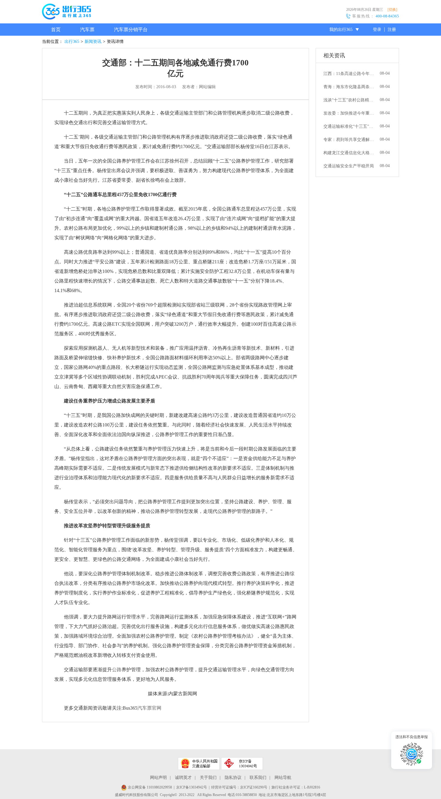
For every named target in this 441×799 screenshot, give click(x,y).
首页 (56, 29)
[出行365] (66, 13)
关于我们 (208, 777)
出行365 (71, 41)
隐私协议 (233, 777)
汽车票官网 (149, 708)
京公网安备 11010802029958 (149, 787)
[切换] (392, 9)
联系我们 (258, 777)
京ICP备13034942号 (191, 787)
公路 (117, 669)
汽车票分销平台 (131, 29)
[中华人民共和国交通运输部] (199, 763)
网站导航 (282, 777)
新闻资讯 (93, 41)
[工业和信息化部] (242, 763)
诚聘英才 (183, 777)
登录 (377, 29)
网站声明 (158, 777)
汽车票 (87, 29)
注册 (392, 29)
